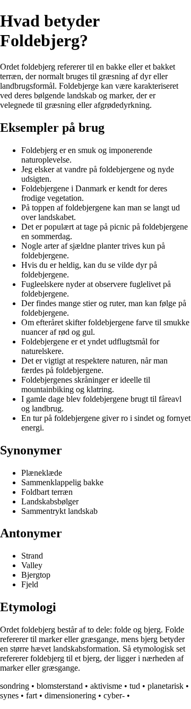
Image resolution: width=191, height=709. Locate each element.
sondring (14, 685)
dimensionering (70, 695)
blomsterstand (60, 685)
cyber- (114, 695)
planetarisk (165, 685)
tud (134, 685)
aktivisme (106, 685)
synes (9, 695)
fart (31, 695)
